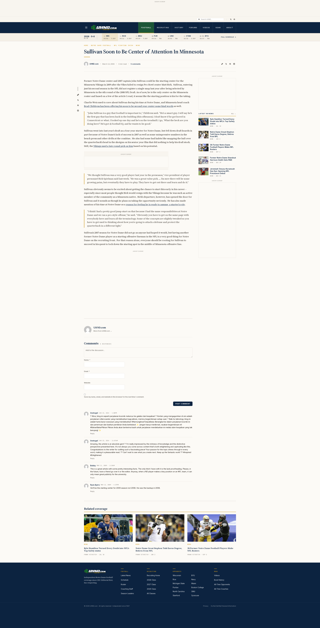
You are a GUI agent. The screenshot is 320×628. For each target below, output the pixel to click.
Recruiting (163, 28)
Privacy (205, 606)
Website (87, 383)
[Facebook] (234, 19)
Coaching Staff (127, 589)
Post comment (182, 404)
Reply (92, 433)
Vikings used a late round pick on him (113, 146)
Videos (206, 28)
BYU (193, 575)
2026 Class (151, 589)
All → (233, 113)
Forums (193, 28)
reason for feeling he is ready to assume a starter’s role (155, 204)
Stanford (176, 595)
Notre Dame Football (101, 45)
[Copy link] (222, 64)
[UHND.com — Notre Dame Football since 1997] (104, 27)
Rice (174, 579)
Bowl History (219, 580)
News (138, 45)
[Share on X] (226, 64)
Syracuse (195, 595)
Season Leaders (127, 593)
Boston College (197, 587)
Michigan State (179, 583)
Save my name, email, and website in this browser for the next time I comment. (114, 397)
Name (87, 360)
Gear (218, 28)
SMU (193, 591)
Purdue (175, 587)
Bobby (93, 466)
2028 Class (151, 580)
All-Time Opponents (222, 584)
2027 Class (151, 584)
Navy (193, 579)
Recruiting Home (153, 575)
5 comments (135, 64)
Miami (193, 583)
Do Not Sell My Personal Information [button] (223, 606)
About (229, 28)
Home (86, 45)
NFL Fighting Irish (123, 45)
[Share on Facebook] (230, 64)
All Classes (151, 593)
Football (146, 28)
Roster (123, 584)
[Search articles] (199, 19)
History (179, 28)
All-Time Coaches (221, 589)
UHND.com (94, 64)
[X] (230, 19)
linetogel (94, 413)
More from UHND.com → (103, 331)
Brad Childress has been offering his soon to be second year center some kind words (128, 106)
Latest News (126, 575)
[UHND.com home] (95, 571)
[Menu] (86, 27)
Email (87, 371)
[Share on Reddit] (234, 64)
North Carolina (178, 591)
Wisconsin (177, 575)
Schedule (124, 580)
